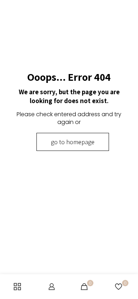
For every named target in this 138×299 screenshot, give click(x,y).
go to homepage (72, 142)
